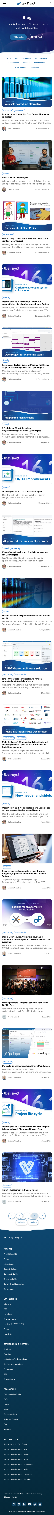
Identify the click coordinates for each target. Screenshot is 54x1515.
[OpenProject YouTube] (30, 1504)
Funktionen (14, 63)
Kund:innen (8, 1314)
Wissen (26, 63)
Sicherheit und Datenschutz (14, 1284)
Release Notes (9, 1379)
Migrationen (39, 63)
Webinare (7, 1429)
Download (7, 1354)
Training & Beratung (11, 1419)
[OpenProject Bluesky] (40, 1504)
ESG (5, 1309)
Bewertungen (9, 1289)
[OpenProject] (5, 1238)
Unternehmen (41, 58)
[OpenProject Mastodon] (19, 1504)
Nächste (33, 1222)
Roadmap (7, 1349)
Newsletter (19, 37)
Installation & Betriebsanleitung (15, 1359)
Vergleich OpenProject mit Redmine (17, 1479)
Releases (35, 67)
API (5, 1374)
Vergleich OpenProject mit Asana (16, 1454)
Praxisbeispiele (23, 58)
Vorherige (21, 1222)
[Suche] (50, 3)
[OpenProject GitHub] (14, 1504)
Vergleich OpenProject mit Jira (15, 1449)
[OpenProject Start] (26, 3)
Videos (6, 1409)
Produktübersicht (10, 1254)
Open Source (20, 67)
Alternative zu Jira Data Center (15, 1444)
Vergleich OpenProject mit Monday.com (19, 1464)
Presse (6, 1329)
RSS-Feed (38, 37)
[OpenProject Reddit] (35, 1504)
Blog (11, 1238)
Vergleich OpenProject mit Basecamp (17, 1474)
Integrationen (9, 1264)
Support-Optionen (10, 1269)
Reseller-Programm (11, 1319)
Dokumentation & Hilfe (12, 1394)
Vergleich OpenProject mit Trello (16, 1459)
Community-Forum (11, 1414)
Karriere (7, 1324)
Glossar (7, 1404)
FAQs (6, 1399)
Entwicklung (8, 1369)
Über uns (7, 1304)
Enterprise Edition (10, 1279)
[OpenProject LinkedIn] (24, 1504)
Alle (9, 58)
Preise (6, 1259)
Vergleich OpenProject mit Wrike (16, 1469)
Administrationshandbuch (13, 1364)
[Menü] (4, 3)
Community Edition (11, 1274)
